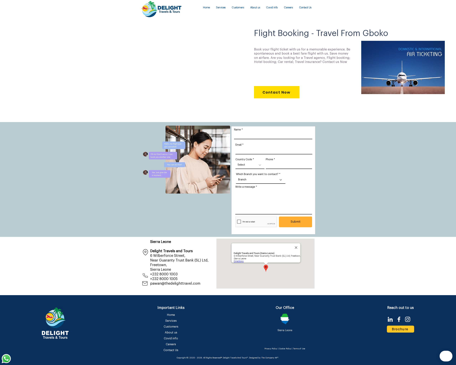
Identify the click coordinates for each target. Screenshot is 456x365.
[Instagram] (407, 319)
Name (237, 129)
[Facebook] (398, 319)
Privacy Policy (271, 349)
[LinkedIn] (390, 319)
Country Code (243, 159)
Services (171, 320)
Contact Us (171, 350)
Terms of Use (299, 349)
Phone (269, 159)
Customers (171, 326)
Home (171, 314)
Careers (171, 344)
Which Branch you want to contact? (257, 174)
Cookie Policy (285, 349)
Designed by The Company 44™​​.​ (263, 358)
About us (171, 332)
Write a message (245, 187)
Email (238, 145)
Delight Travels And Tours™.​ (235, 358)
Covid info (171, 338)
